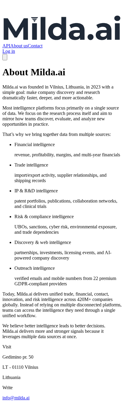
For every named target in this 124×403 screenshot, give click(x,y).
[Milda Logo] (62, 40)
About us (19, 45)
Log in (8, 51)
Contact (35, 45)
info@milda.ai (15, 397)
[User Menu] (4, 57)
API (6, 45)
